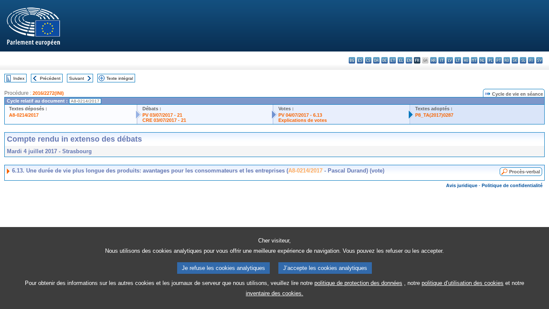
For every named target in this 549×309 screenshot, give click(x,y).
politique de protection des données (358, 283)
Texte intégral (119, 78)
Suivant (76, 78)
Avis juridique (461, 185)
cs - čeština (368, 60)
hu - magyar (466, 60)
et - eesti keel (392, 60)
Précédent (50, 78)
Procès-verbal (524, 171)
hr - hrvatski (433, 60)
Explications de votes (302, 120)
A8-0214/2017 (24, 115)
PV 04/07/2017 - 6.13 (300, 115)
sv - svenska (539, 60)
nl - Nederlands (482, 60)
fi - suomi (531, 60)
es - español (360, 60)
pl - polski (490, 60)
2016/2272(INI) (48, 93)
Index (18, 78)
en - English (409, 60)
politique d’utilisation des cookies (463, 283)
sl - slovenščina (523, 60)
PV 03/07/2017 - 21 (162, 115)
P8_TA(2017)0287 (434, 115)
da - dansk (376, 60)
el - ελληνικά (401, 60)
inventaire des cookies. (274, 293)
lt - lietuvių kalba (458, 60)
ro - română (507, 60)
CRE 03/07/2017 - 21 (164, 120)
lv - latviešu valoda (449, 60)
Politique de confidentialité (512, 185)
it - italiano (441, 60)
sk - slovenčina (515, 60)
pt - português (498, 60)
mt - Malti (474, 60)
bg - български (352, 60)
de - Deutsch (384, 60)
